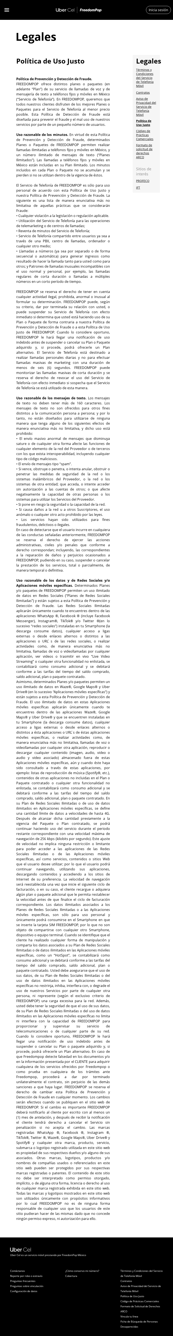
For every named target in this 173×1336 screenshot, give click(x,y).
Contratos (143, 93)
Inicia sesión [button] (158, 10)
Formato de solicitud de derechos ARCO (144, 151)
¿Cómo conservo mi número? (82, 1271)
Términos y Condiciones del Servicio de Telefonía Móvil (145, 78)
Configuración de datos (23, 1291)
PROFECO (142, 181)
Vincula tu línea (129, 1316)
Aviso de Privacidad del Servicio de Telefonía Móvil (146, 107)
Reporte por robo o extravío (26, 1276)
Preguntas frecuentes (22, 1281)
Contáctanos (17, 1271)
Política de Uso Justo (143, 123)
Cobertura (71, 1276)
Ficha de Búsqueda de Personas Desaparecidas (139, 1324)
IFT (138, 188)
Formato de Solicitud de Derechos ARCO (140, 1309)
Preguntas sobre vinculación (26, 1286)
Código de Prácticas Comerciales (144, 135)
